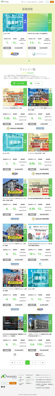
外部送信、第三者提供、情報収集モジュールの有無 (44, 385)
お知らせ (29, 1)
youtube (4, 387)
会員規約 (28, 377)
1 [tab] (25, 60)
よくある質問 (40, 1)
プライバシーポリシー (30, 380)
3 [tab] (29, 60)
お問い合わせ (29, 375)
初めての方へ (34, 1)
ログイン (5, 383)
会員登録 (13, 383)
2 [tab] (27, 60)
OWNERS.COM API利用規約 (43, 387)
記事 (22, 1)
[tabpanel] (15, 35)
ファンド (25, 1)
